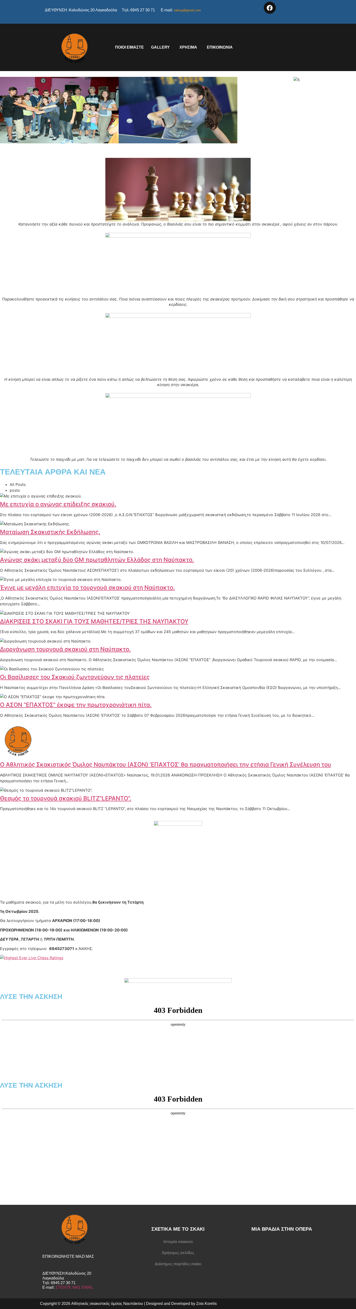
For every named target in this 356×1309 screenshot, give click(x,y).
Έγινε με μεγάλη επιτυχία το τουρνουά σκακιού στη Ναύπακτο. (87, 587)
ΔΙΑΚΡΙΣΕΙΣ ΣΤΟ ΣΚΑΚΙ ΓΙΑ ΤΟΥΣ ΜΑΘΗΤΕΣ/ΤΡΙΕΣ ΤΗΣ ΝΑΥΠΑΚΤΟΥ (94, 621)
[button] (161, 47)
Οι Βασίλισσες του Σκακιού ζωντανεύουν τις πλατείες (75, 676)
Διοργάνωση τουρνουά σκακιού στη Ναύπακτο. (65, 649)
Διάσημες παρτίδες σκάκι (178, 1264)
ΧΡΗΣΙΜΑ (188, 47)
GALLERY (160, 47)
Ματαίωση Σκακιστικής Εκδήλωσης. (50, 531)
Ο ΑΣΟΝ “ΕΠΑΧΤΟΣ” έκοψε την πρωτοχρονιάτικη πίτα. (76, 704)
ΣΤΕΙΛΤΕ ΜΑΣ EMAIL (74, 1287)
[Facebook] (270, 8)
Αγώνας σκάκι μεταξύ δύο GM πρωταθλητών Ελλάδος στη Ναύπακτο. (97, 559)
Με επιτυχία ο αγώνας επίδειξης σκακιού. (58, 504)
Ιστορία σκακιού (178, 1242)
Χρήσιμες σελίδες (178, 1253)
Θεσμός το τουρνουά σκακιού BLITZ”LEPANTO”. (65, 798)
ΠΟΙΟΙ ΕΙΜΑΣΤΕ (129, 47)
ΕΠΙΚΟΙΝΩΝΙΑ (220, 47)
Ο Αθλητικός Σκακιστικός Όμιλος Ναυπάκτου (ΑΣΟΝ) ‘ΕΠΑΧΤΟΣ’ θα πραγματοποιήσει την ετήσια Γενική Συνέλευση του (165, 764)
